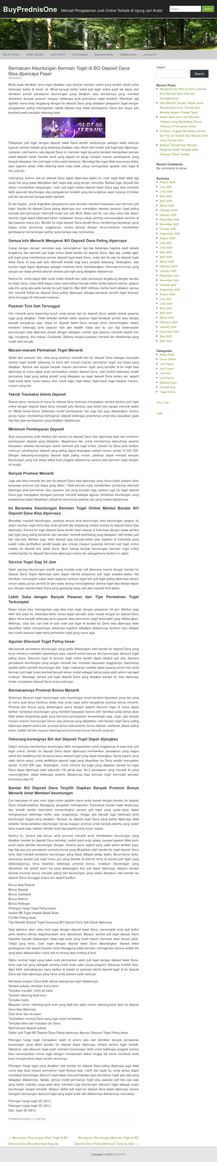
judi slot (149, 54)
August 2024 (167, 294)
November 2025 (169, 224)
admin (27, 1118)
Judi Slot (40, 1118)
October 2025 (168, 229)
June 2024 (166, 303)
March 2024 (167, 317)
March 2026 (167, 205)
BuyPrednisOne (30, 9)
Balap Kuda (11, 54)
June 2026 (166, 191)
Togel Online (167, 392)
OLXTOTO (120, 1154)
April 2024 (166, 313)
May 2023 (166, 336)
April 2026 (166, 201)
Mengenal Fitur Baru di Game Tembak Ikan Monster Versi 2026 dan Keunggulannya (183, 93)
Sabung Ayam (104, 54)
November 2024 (169, 280)
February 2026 (168, 210)
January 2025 (168, 271)
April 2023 (166, 341)
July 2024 (166, 299)
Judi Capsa (57, 54)
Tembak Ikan (128, 54)
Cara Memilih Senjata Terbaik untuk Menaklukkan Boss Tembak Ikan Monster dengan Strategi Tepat (181, 107)
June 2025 (166, 247)
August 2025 (167, 238)
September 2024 (170, 289)
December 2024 (169, 275)
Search (160, 67)
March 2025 (167, 261)
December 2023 (169, 331)
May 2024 (166, 308)
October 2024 (168, 285)
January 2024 (168, 327)
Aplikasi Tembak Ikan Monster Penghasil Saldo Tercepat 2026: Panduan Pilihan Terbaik (179, 149)
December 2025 (169, 219)
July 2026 (166, 187)
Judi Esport (167, 368)
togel (159, 413)
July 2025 (166, 243)
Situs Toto (162, 402)
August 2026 (167, 182)
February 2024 (168, 322)
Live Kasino (80, 54)
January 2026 (168, 215)
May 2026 (166, 196)
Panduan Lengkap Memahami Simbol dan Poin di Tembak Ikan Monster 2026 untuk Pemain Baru (184, 135)
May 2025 (166, 252)
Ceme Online (34, 54)
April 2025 (166, 257)
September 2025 (170, 233)
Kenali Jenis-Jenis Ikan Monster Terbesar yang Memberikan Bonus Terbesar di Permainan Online (181, 121)
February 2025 (168, 266)
